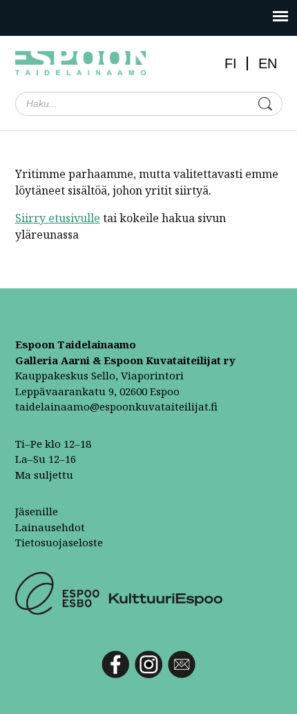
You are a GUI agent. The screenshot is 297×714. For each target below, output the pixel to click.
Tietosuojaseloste (59, 542)
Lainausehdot (50, 527)
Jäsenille (36, 511)
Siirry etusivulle (57, 218)
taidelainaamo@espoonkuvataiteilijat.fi (116, 406)
